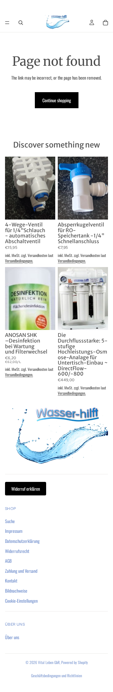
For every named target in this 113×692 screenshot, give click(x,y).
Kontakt (11, 580)
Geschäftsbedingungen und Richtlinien (56, 675)
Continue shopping (56, 100)
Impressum (14, 530)
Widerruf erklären (25, 488)
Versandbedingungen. (19, 260)
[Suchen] (21, 23)
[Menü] (7, 22)
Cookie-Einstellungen (21, 600)
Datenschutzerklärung (22, 541)
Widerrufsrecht (17, 550)
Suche (10, 521)
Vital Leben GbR (49, 662)
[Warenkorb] (105, 23)
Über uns (12, 637)
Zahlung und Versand (21, 570)
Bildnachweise (16, 590)
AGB (8, 560)
